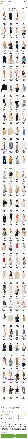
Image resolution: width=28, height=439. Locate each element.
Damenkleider (11, 411)
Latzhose (19, 407)
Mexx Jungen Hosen (21, 408)
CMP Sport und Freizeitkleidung (4, 408)
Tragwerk (15, 404)
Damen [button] (4, 10)
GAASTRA (13, 408)
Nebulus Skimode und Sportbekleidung (9, 407)
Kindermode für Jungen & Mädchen (5, 411)
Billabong (24, 407)
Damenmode (15, 407)
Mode (20, 404)
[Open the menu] (1, 3)
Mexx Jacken (16, 408)
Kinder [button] (12, 10)
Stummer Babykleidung (7, 404)
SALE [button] (2, 10)
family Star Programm (3, 419)
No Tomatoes (2, 404)
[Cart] (6, 19)
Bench (21, 407)
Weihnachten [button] (15, 10)
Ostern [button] (10, 10)
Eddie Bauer (2, 407)
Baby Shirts (12, 404)
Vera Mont (10, 408)
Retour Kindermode (23, 404)
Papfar (18, 404)
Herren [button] (7, 10)
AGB (9, 419)
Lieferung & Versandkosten (21, 419)
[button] (4, 8)
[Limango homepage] (3, 1)
